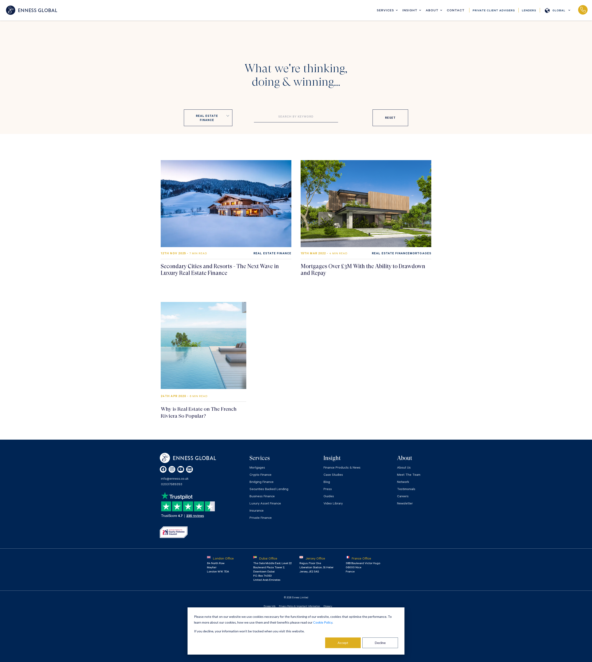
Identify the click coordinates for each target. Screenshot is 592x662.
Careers (403, 497)
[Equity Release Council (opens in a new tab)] (174, 532)
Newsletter (405, 504)
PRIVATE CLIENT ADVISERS (494, 10)
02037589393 (583, 10)
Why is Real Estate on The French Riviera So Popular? (199, 412)
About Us (404, 468)
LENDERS (529, 10)
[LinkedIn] (189, 469)
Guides (329, 497)
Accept (343, 643)
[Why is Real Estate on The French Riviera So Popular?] (203, 345)
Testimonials (406, 489)
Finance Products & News (342, 468)
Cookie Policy (322, 622)
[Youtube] (180, 469)
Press (328, 489)
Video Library (333, 504)
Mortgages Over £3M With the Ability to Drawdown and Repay (363, 269)
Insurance (257, 511)
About (432, 11)
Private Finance (261, 518)
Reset (390, 118)
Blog (327, 482)
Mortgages (257, 468)
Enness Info (269, 606)
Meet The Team (408, 475)
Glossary (328, 606)
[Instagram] (172, 469)
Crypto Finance (260, 475)
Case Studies (333, 475)
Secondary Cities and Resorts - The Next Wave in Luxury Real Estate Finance (220, 269)
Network (403, 482)
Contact (456, 11)
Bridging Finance (262, 482)
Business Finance (262, 497)
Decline (380, 643)
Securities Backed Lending (269, 489)
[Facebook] (163, 469)
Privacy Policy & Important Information (299, 606)
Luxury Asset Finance (265, 504)
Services (385, 11)
